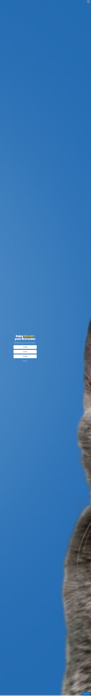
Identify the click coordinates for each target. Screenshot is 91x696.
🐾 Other (25, 356)
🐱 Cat (25, 351)
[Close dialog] (88, 1)
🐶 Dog (25, 347)
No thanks (25, 360)
